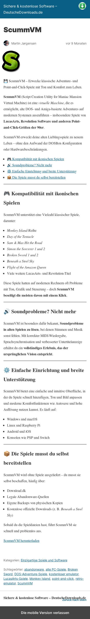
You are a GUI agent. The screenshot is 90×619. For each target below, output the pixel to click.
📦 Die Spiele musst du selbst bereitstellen (36, 177)
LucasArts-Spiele (15, 578)
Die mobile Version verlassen (45, 612)
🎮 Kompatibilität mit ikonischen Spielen (35, 159)
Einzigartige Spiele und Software (44, 560)
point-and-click (63, 578)
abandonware (34, 569)
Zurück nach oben (74, 599)
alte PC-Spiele (56, 569)
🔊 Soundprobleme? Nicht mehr (29, 165)
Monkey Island (39, 578)
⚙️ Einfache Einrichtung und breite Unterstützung (41, 171)
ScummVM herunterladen (21, 540)
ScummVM (25, 583)
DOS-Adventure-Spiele (30, 574)
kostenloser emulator (63, 574)
